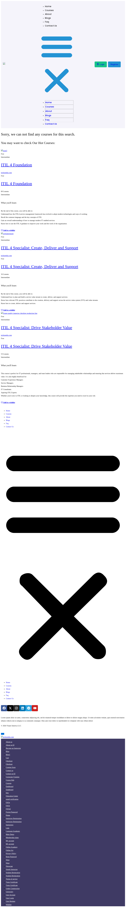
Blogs (48, 18)
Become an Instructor (13, 748)
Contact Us (51, 25)
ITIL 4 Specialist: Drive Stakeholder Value (36, 327)
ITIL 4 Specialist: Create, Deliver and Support (39, 248)
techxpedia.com (6, 173)
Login (102, 64)
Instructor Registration (14, 822)
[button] (56, 64)
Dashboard (9, 790)
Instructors (9, 825)
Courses (49, 10)
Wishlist (8, 905)
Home (48, 6)
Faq (47, 21)
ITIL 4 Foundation (16, 165)
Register (114, 64)
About (48, 14)
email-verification (12, 799)
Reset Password (11, 857)
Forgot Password (12, 812)
